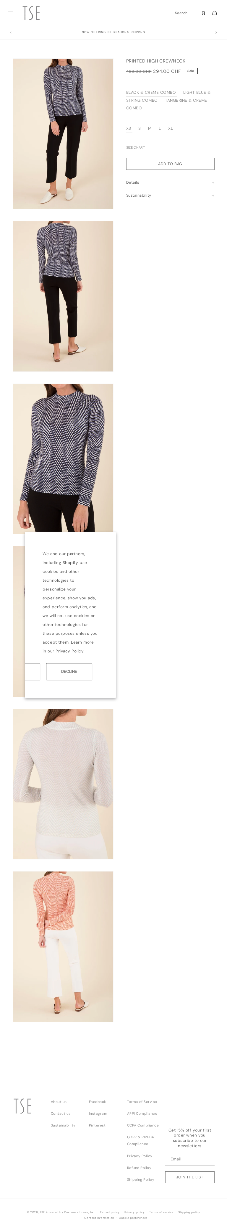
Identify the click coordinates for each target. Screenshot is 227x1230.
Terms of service (161, 1212)
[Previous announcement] (10, 32)
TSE (42, 1212)
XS (128, 128)
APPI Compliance (142, 1113)
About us (59, 1101)
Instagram (98, 1113)
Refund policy (110, 1212)
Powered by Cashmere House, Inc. (70, 1212)
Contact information (99, 1218)
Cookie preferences (133, 1218)
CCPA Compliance (143, 1125)
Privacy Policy (70, 651)
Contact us (61, 1113)
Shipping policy (189, 1212)
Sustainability (63, 1125)
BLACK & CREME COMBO (151, 92)
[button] (10, 13)
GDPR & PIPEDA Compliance (140, 1140)
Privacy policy (134, 1212)
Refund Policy (139, 1167)
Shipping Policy (141, 1179)
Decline (69, 671)
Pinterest (97, 1125)
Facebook (97, 1101)
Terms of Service (142, 1101)
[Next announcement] (216, 32)
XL (170, 128)
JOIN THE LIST (189, 1177)
